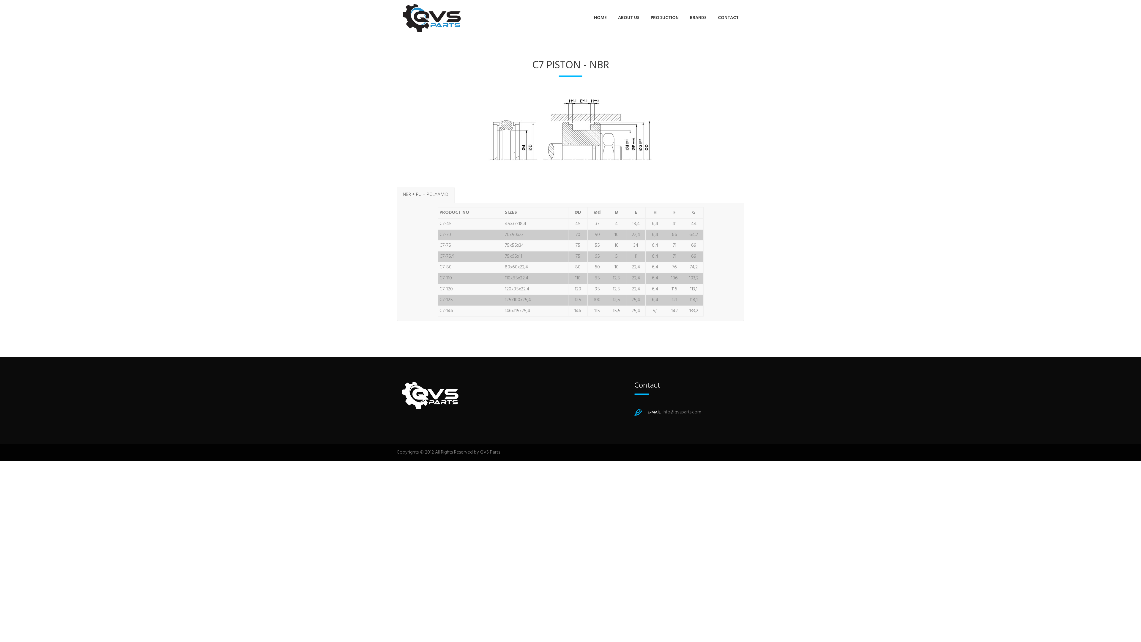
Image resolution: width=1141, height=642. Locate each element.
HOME (600, 17)
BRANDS (698, 17)
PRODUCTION (665, 17)
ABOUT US (628, 17)
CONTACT (728, 17)
